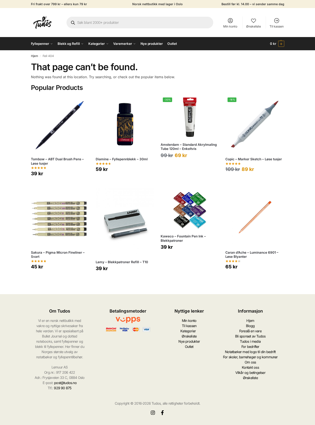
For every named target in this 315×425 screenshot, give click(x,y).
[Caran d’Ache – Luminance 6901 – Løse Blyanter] (254, 217)
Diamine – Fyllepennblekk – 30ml (122, 159)
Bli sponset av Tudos (250, 336)
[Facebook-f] (162, 412)
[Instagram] (152, 412)
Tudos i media (250, 341)
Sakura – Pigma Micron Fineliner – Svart (58, 254)
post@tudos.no (65, 383)
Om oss (250, 362)
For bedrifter (250, 346)
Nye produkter (189, 341)
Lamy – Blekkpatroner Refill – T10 (122, 262)
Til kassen (277, 26)
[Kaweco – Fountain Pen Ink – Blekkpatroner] (190, 209)
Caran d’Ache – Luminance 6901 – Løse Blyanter (251, 254)
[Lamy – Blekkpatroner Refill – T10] (125, 222)
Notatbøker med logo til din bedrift (250, 352)
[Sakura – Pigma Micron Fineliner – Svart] (60, 217)
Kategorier (188, 331)
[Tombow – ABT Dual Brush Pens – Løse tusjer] (60, 124)
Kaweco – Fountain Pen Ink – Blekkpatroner (183, 238)
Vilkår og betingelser (250, 372)
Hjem (34, 56)
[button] (277, 43)
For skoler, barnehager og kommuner (250, 357)
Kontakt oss (250, 367)
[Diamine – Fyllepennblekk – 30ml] (125, 124)
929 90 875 (62, 388)
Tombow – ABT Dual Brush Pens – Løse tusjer (57, 161)
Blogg (250, 326)
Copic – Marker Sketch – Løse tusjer (253, 159)
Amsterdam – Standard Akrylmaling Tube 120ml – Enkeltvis (189, 147)
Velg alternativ (60, 184)
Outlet (189, 346)
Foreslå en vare (250, 331)
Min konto (230, 26)
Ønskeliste (253, 26)
